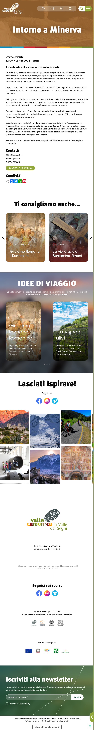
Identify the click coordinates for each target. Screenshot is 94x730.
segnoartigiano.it (69, 566)
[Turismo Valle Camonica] (12, 8)
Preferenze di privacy (32, 721)
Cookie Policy (75, 718)
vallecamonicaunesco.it (47, 568)
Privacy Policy (24, 704)
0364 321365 (14, 162)
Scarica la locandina (20, 168)
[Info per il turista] (43, 9)
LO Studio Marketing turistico (58, 721)
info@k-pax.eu (13, 158)
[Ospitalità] (52, 9)
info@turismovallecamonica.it (47, 549)
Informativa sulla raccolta (47, 727)
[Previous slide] (3, 237)
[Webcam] (70, 9)
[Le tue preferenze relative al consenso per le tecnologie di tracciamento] (90, 726)
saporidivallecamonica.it (50, 566)
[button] (45, 364)
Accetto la (20, 704)
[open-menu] (88, 9)
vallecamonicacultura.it (27, 566)
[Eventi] (61, 9)
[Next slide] (91, 237)
